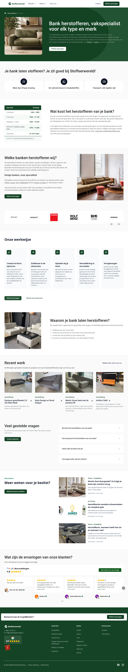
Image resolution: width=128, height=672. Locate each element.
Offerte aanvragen (57, 49)
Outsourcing (55, 638)
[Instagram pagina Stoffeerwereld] (123, 665)
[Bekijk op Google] (6, 590)
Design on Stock (40, 183)
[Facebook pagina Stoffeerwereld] (118, 665)
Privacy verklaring (33, 665)
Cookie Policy (45, 665)
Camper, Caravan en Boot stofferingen (59, 643)
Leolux (96, 42)
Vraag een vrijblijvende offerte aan (107, 131)
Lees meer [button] (41, 589)
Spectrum (80, 649)
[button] (32, 3)
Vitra (7, 129)
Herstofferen (12, 13)
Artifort (89, 42)
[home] (17, 3)
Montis (79, 653)
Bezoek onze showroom (34, 298)
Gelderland (24, 183)
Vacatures (54, 651)
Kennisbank (106, 634)
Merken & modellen (57, 647)
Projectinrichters (56, 634)
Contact (104, 630)
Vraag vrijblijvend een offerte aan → (24, 138)
